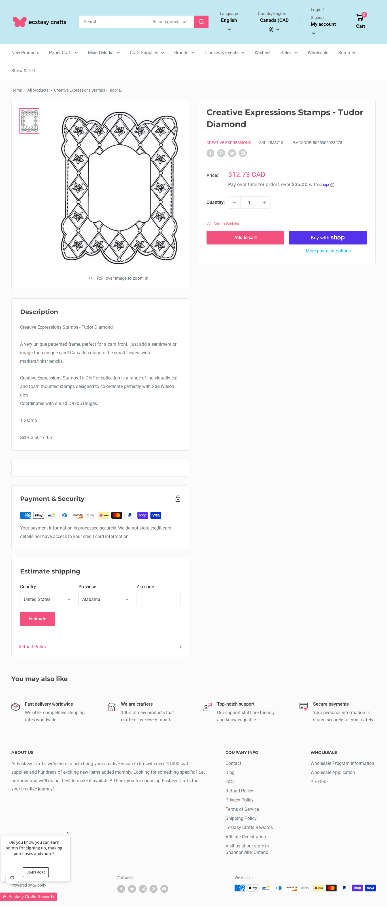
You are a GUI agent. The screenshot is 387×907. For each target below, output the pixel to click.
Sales (286, 52)
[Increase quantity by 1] (264, 202)
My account (323, 24)
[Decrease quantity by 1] (234, 202)
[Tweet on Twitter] (232, 153)
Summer (346, 52)
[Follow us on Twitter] (132, 889)
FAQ (230, 781)
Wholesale (318, 52)
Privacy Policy (240, 800)
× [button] (68, 832)
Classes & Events (222, 52)
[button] (223, 224)
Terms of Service (242, 809)
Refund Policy (32, 646)
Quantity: (216, 202)
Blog (230, 772)
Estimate (37, 618)
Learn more (36, 872)
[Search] (201, 22)
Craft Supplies (144, 52)
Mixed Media (101, 52)
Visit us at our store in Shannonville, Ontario (247, 849)
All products (37, 90)
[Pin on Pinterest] (221, 153)
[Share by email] (243, 153)
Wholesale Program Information (342, 763)
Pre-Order (320, 781)
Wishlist (263, 52)
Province (87, 586)
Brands (181, 52)
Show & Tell (23, 70)
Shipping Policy (241, 818)
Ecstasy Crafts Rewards (249, 827)
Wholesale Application (333, 772)
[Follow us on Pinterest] (154, 889)
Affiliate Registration (246, 836)
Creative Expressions (229, 142)
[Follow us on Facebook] (121, 889)
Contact (233, 763)
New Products (25, 52)
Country (28, 586)
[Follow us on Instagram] (143, 889)
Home (16, 90)
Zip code (145, 586)
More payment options (328, 251)
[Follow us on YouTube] (164, 889)
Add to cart (245, 237)
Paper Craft (60, 52)
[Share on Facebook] (210, 153)
